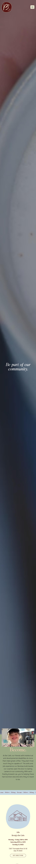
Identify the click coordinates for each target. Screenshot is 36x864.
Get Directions (18, 855)
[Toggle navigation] (32, 7)
